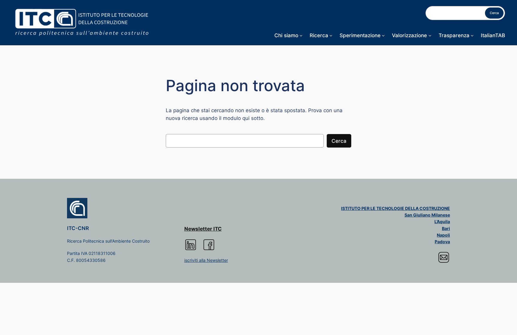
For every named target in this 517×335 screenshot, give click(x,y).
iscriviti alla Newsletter (206, 260)
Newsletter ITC (203, 229)
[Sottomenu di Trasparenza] (472, 35)
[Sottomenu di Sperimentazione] (383, 35)
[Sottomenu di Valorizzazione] (429, 35)
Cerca (494, 13)
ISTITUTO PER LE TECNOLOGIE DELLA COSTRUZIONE (395, 208)
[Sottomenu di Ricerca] (330, 35)
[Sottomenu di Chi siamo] (300, 35)
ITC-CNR (78, 228)
